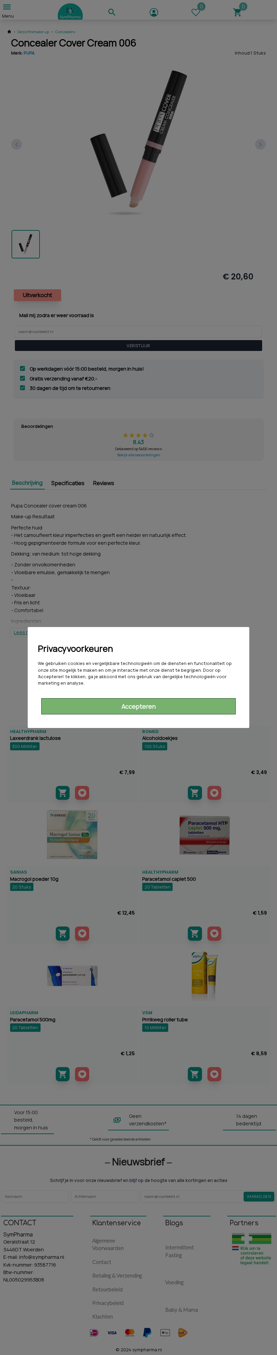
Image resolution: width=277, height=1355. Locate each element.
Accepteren (139, 706)
